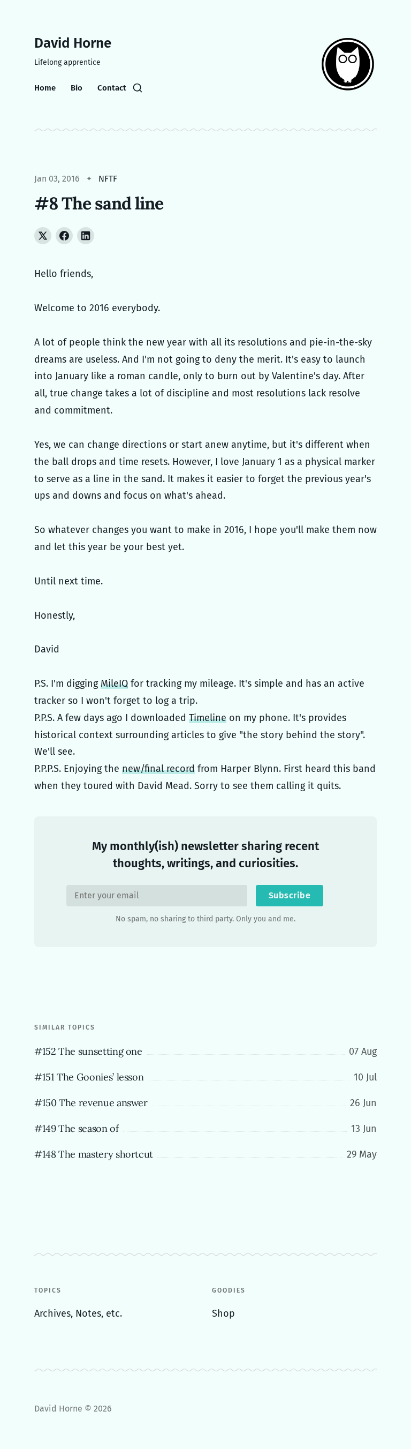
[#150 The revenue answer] (205, 1103)
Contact (111, 88)
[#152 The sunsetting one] (205, 1051)
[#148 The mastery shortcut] (205, 1154)
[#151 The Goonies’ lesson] (205, 1077)
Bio (76, 88)
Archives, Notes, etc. (78, 1313)
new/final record (158, 769)
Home (45, 88)
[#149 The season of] (205, 1129)
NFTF (107, 179)
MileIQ (114, 683)
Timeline (207, 718)
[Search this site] (138, 88)
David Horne (72, 43)
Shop (223, 1313)
